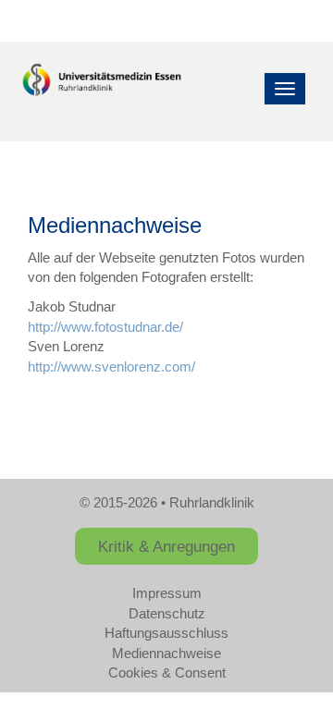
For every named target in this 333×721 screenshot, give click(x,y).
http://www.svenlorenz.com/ (111, 366)
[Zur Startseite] (102, 81)
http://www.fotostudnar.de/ (105, 327)
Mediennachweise (166, 653)
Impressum (167, 593)
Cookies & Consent (167, 672)
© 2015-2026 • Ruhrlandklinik (167, 502)
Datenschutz (167, 613)
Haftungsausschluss (166, 633)
